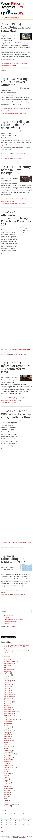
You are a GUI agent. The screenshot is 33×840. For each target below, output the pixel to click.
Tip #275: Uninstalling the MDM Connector (13, 559)
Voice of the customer (10, 804)
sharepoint (23, 68)
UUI (5, 798)
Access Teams (8, 659)
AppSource (7, 673)
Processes (6, 761)
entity (11, 113)
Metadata (6, 738)
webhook (14, 354)
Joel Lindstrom (18, 199)
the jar (14, 626)
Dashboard (7, 704)
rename (15, 113)
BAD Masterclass (8, 615)
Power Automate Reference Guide (13, 619)
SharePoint (7, 773)
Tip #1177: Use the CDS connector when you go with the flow (16, 414)
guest (13, 547)
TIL (5, 785)
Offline (6, 744)
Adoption (6, 665)
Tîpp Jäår (16, 349)
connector (11, 68)
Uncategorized (8, 788)
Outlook (6, 748)
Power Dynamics (12, 5)
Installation (7, 727)
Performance (7, 750)
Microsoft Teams (8, 740)
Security (6, 771)
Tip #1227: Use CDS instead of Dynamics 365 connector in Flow (15, 367)
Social (5, 777)
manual (11, 594)
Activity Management (10, 661)
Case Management (9, 680)
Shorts (5, 775)
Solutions (6, 779)
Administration (4, 65)
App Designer (7, 671)
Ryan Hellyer (23, 837)
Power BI (6, 756)
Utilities (6, 796)
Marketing (3, 592)
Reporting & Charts (9, 767)
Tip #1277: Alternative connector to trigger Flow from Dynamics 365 (16, 218)
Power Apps (7, 752)
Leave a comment (22, 354)
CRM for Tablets (8, 696)
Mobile (6, 742)
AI (4, 667)
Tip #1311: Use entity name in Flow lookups (16, 170)
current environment (15, 158)
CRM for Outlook (8, 694)
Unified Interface (8, 790)
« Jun (2, 831)
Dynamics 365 (9, 400)
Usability (6, 794)
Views (5, 802)
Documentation (8, 713)
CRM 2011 (7, 686)
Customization (4, 110)
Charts (6, 682)
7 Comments (13, 402)
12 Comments (22, 203)
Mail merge (7, 734)
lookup (16, 203)
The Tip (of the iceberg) (10, 621)
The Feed (6, 623)
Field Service (7, 721)
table (18, 113)
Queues (6, 763)
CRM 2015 (7, 690)
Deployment (7, 707)
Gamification (7, 723)
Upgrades (6, 792)
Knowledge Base (8, 731)
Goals (5, 725)
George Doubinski (20, 63)
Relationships (7, 765)
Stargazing (7, 783)
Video (5, 800)
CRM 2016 (7, 692)
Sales (5, 769)
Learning (6, 733)
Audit (5, 677)
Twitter (26, 63)
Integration (7, 729)
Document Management (11, 711)
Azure (5, 679)
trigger (21, 158)
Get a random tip (14, 17)
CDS (5, 354)
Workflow (6, 806)
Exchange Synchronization (11, 719)
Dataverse (3, 156)
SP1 (5, 781)
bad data (7, 68)
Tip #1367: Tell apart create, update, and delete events (15, 125)
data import (17, 68)
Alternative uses (8, 669)
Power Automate (12, 65)
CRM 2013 (7, 688)
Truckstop (6, 786)
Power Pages (7, 758)
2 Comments (23, 113)
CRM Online (7, 698)
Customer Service (9, 700)
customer (12, 203)
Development (26, 349)
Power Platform (8, 760)
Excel (5, 717)
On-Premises (7, 746)
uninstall (16, 594)
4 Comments (22, 594)
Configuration (8, 684)
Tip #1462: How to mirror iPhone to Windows (16, 645)
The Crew (6, 617)
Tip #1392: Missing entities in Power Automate (14, 82)
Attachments (7, 675)
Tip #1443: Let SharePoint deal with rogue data (16, 27)
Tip (12, 13)
